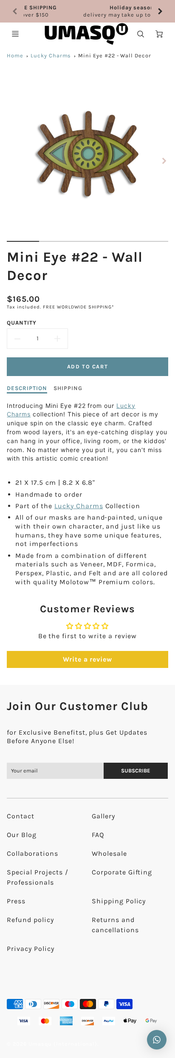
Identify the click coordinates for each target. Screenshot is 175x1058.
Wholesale (109, 853)
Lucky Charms (51, 55)
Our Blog (22, 835)
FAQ (98, 835)
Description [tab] (27, 388)
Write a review (87, 659)
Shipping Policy (119, 901)
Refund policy (30, 920)
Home (15, 55)
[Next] (159, 11)
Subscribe (135, 770)
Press (16, 901)
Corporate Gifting (122, 872)
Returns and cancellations (115, 925)
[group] (87, 11)
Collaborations (32, 853)
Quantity (22, 323)
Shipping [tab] (68, 388)
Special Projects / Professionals (37, 877)
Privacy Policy (30, 949)
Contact (20, 816)
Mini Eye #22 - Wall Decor (114, 55)
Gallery (103, 816)
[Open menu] (15, 33)
